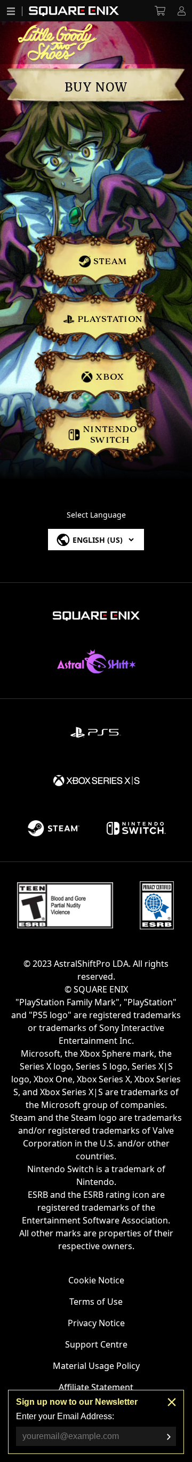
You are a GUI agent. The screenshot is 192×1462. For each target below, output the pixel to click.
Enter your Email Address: (65, 1416)
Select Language (96, 515)
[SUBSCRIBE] (168, 1437)
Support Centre (96, 1344)
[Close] (171, 1402)
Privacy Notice (96, 1323)
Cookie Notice (96, 1280)
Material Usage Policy (96, 1366)
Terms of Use (96, 1301)
